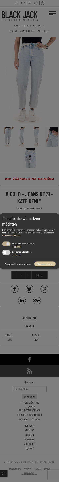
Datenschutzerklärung (11, 235)
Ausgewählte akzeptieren (18, 264)
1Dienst (16, 255)
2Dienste (16, 246)
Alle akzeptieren (45, 264)
